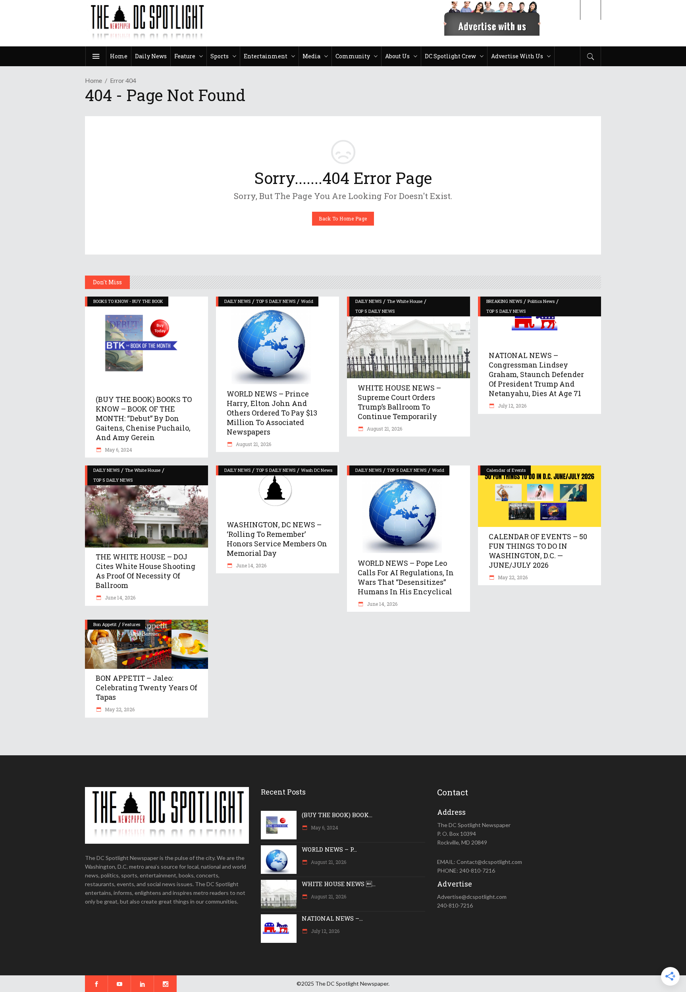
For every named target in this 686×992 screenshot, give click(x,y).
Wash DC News (316, 470)
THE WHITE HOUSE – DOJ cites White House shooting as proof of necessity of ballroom (145, 571)
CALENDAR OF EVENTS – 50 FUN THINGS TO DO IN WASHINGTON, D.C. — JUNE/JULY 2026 (538, 551)
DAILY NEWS (237, 301)
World (307, 301)
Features (131, 624)
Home (93, 80)
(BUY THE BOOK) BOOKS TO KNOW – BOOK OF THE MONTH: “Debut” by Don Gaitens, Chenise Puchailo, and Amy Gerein (144, 418)
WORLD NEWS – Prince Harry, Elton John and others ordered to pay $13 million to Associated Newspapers (272, 413)
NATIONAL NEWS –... (332, 918)
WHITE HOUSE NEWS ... (339, 884)
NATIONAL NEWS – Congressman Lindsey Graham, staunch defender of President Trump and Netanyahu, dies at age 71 (536, 374)
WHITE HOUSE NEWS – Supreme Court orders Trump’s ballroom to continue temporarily (399, 402)
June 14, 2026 (119, 597)
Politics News (541, 301)
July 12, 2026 (511, 405)
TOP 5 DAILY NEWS (275, 301)
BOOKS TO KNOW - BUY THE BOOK (128, 301)
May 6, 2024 (118, 449)
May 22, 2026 (512, 577)
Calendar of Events (506, 470)
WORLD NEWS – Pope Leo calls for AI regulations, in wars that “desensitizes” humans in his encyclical (406, 577)
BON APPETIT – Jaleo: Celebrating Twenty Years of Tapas (146, 687)
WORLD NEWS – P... (329, 849)
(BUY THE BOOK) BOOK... (337, 815)
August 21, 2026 (253, 444)
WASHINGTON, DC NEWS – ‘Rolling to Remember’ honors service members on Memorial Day (277, 539)
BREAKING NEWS (504, 301)
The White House (404, 301)
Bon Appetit (105, 624)
